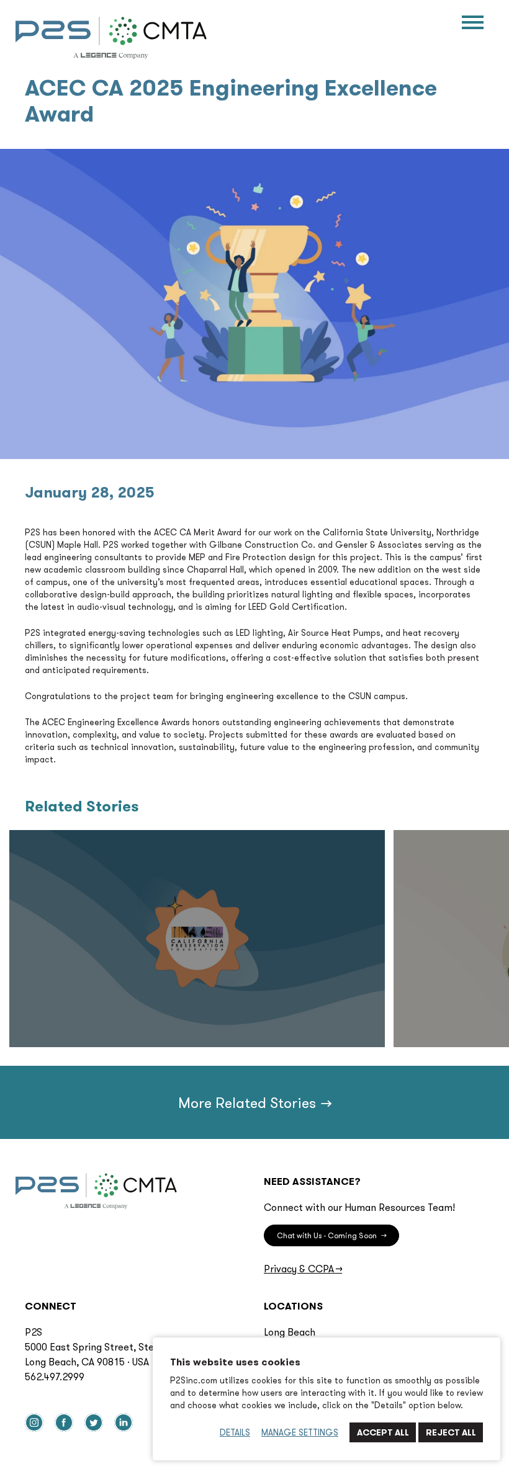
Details (235, 1432)
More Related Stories (254, 1102)
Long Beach (289, 1332)
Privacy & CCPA (303, 1268)
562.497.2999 (54, 1376)
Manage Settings (299, 1432)
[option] (197, 938)
